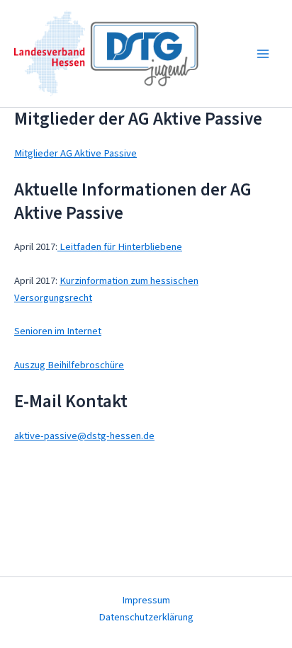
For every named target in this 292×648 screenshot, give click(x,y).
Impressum (146, 600)
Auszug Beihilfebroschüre (69, 365)
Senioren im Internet (57, 331)
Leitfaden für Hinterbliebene (119, 246)
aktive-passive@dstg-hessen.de (84, 435)
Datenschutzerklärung (146, 617)
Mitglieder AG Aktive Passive (75, 153)
